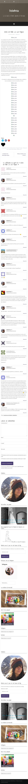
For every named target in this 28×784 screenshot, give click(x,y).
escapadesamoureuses (11, 249)
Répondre (25, 176)
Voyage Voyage (19, 147)
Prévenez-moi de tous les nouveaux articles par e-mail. (14, 458)
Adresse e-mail (4, 688)
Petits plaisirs (14, 149)
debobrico (18, 34)
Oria (20, 780)
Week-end (19, 149)
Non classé (13, 147)
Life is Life (9, 147)
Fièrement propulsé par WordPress (8, 780)
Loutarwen (8, 291)
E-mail (2, 443)
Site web (3, 449)
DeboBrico (14, 11)
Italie (10, 149)
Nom (2, 437)
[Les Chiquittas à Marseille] (7, 619)
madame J (8, 229)
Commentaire (4, 423)
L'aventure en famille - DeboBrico (10, 415)
